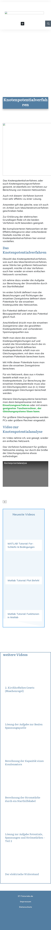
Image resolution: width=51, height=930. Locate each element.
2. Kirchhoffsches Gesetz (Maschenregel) (19, 689)
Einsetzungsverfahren (16, 405)
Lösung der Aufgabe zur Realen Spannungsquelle (24, 726)
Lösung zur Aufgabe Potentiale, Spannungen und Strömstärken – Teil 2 (25, 837)
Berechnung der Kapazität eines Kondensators (24, 762)
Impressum (25, 901)
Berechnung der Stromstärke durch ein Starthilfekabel (22, 799)
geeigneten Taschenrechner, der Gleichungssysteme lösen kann (22, 410)
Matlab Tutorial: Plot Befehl (23, 580)
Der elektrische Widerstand (22, 874)
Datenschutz (25, 907)
